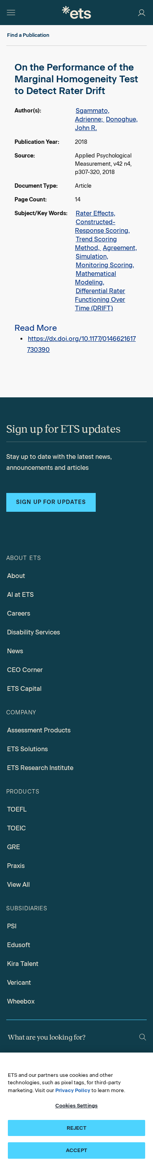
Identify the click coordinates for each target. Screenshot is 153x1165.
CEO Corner (25, 670)
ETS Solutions (27, 749)
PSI (11, 926)
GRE (13, 847)
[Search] (142, 1037)
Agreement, (120, 248)
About (16, 576)
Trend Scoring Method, (96, 244)
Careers (18, 613)
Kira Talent (22, 964)
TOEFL (17, 809)
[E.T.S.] (76, 12)
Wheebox (21, 1001)
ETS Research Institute (40, 768)
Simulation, (92, 256)
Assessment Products (39, 730)
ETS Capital (24, 688)
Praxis (16, 866)
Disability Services (33, 632)
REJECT (77, 1128)
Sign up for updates (51, 502)
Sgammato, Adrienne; (92, 115)
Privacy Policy (72, 1090)
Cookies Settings (76, 1106)
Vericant (19, 982)
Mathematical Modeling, (95, 278)
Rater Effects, (95, 213)
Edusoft (18, 945)
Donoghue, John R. (106, 124)
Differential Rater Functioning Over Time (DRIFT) (100, 299)
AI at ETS (20, 594)
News (15, 651)
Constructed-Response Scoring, (102, 226)
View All (18, 884)
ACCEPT (76, 1150)
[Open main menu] (11, 12)
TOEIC (16, 828)
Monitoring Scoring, (105, 265)
